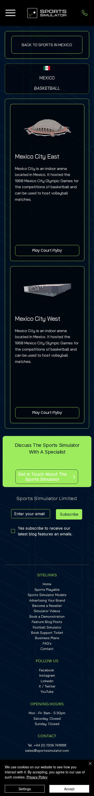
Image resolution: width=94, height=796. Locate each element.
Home (47, 584)
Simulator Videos (47, 611)
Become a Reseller (47, 605)
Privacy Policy (37, 777)
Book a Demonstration (47, 616)
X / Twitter (47, 686)
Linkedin (47, 681)
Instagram (47, 675)
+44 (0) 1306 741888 (50, 745)
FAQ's (47, 643)
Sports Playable (47, 589)
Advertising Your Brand (47, 600)
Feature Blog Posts (47, 622)
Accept (69, 788)
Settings (25, 788)
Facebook (46, 670)
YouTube (47, 691)
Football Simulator (47, 627)
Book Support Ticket (47, 632)
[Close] (87, 766)
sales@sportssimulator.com (47, 750)
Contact (47, 649)
